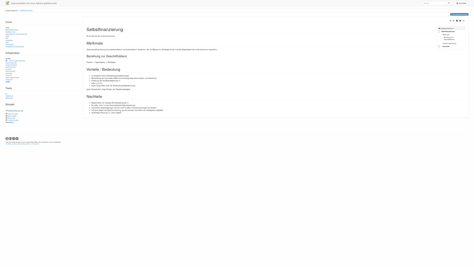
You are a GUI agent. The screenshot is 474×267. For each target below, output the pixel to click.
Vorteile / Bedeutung (449, 43)
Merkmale (446, 34)
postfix (8, 67)
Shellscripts (9, 44)
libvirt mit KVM (10, 71)
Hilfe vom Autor (13, 114)
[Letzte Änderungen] (454, 20)
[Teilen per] (450, 20)
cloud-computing (11, 65)
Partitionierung (10, 32)
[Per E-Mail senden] (457, 20)
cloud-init (9, 75)
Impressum (10, 122)
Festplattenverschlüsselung (15, 46)
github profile (12, 116)
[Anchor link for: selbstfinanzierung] (125, 29)
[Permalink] (464, 20)
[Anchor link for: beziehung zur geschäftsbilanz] (128, 55)
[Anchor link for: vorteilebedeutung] (122, 69)
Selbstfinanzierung (447, 31)
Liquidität (98, 83)
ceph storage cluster (12, 77)
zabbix (8, 82)
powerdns (9, 73)
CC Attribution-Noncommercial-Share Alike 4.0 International (22, 144)
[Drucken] (460, 20)
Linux (7, 28)
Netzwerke (9, 40)
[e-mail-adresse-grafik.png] (15, 110)
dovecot (13, 67)
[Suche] (449, 3)
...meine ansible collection (16, 61)
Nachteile (446, 46)
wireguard (9, 79)
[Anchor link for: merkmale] (105, 43)
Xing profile (11, 118)
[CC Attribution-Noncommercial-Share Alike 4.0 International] (12, 138)
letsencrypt (9, 98)
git (6, 94)
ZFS (7, 38)
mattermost (9, 96)
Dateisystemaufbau (12, 30)
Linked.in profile (13, 120)
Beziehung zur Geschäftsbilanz (449, 38)
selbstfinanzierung (26, 10)
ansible (8, 58)
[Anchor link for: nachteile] (104, 96)
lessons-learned (11, 63)
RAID (7, 36)
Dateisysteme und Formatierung (16, 34)
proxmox (8, 69)
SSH (7, 42)
